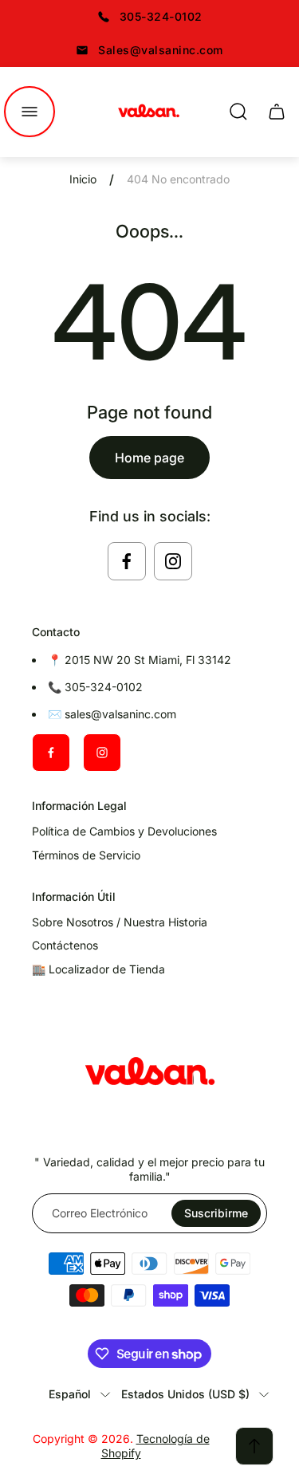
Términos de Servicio (86, 855)
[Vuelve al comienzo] (254, 1446)
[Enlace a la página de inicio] (150, 1074)
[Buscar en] (238, 111)
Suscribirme (216, 1213)
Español (70, 1394)
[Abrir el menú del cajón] (29, 111)
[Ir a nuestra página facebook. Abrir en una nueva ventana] (127, 561)
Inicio (82, 179)
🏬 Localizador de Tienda (98, 969)
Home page (149, 458)
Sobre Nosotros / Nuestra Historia (119, 922)
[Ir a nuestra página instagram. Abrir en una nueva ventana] (173, 561)
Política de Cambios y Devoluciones (124, 831)
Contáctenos (65, 945)
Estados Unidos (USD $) (185, 1394)
